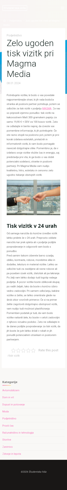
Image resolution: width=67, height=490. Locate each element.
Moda (5, 411)
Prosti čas (8, 425)
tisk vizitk (14, 355)
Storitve (6, 439)
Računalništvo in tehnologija (18, 432)
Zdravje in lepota (11, 453)
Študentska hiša (15, 8)
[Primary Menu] (62, 8)
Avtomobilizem (10, 390)
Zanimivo (7, 446)
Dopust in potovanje (13, 404)
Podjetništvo (15, 20)
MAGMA (47, 108)
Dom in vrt (8, 397)
